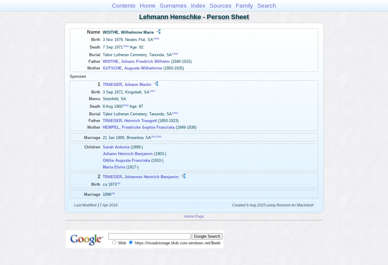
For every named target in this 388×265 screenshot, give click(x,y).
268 (153, 136)
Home (148, 5)
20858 (156, 38)
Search (266, 5)
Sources (221, 5)
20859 (158, 136)
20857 (152, 91)
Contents (123, 5)
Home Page (194, 216)
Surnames (173, 5)
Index (198, 5)
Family (244, 5)
